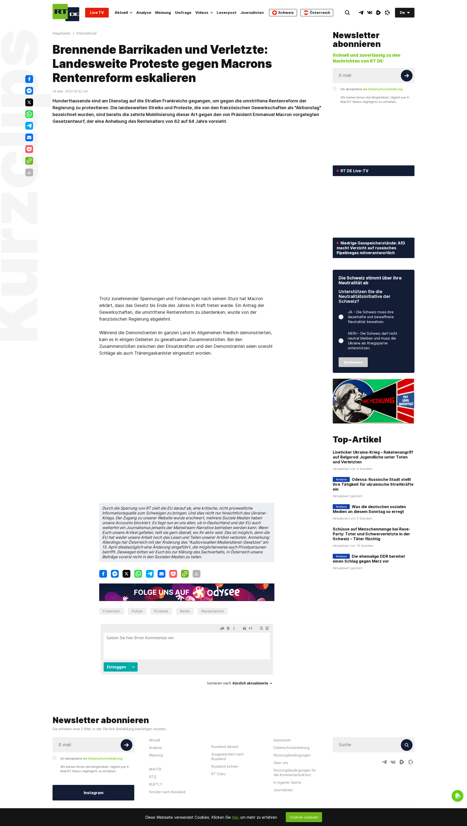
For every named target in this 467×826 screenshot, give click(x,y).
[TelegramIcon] (361, 13)
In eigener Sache (287, 782)
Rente (185, 611)
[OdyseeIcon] (387, 13)
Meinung (163, 12)
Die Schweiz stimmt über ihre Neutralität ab (370, 280)
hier (235, 817)
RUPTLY (155, 784)
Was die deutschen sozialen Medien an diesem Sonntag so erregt (369, 509)
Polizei (137, 611)
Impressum (282, 740)
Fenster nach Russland (167, 792)
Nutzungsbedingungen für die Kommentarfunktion (295, 772)
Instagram (93, 792)
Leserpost (226, 12)
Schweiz (286, 12)
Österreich (320, 12)
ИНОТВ (155, 769)
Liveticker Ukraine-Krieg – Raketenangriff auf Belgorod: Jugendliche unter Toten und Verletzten (373, 457)
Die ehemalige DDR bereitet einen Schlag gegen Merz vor (369, 559)
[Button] (407, 75)
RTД (152, 777)
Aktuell (121, 12)
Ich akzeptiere (372, 89)
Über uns (281, 763)
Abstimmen (353, 362)
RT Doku (218, 774)
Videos (201, 12)
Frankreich (111, 611)
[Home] (66, 12)
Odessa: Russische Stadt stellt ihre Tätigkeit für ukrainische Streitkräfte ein (373, 484)
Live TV (97, 12)
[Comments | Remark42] (186, 656)
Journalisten (252, 12)
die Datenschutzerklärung (383, 89)
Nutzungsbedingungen (292, 755)
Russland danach (225, 747)
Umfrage (183, 12)
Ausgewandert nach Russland (227, 756)
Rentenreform (212, 611)
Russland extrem (224, 766)
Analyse (143, 12)
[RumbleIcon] (378, 13)
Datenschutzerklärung (291, 747)
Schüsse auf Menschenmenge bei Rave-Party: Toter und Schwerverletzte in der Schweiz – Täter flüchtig (371, 534)
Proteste (161, 611)
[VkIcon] (370, 13)
